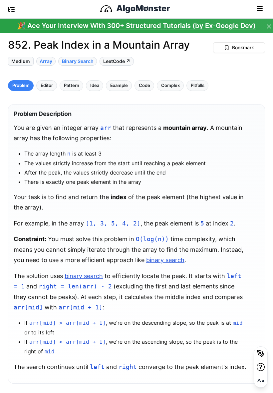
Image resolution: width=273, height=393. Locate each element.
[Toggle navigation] (260, 8)
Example (119, 85)
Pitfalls (197, 85)
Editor (47, 85)
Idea (94, 85)
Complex (170, 85)
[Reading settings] (260, 380)
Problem (21, 85)
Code (144, 85)
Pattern (71, 85)
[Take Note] (260, 353)
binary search (165, 259)
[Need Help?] (260, 367)
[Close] (269, 26)
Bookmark (243, 47)
